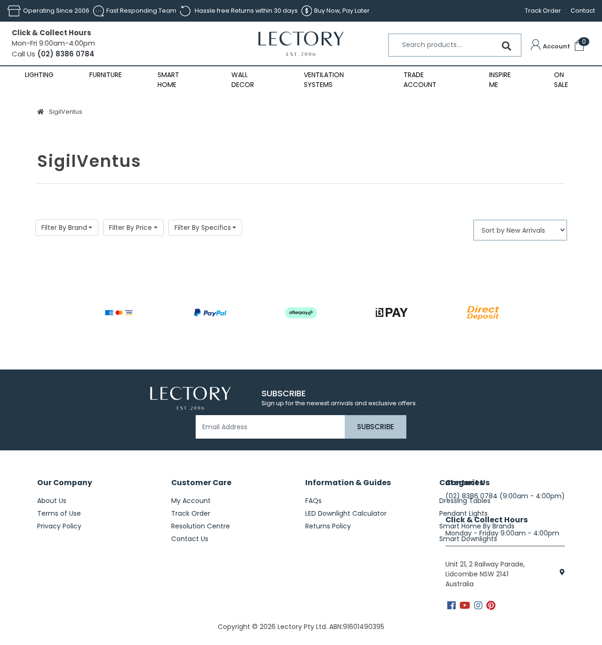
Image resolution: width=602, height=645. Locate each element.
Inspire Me (500, 79)
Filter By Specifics (202, 227)
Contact (582, 11)
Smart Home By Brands (477, 526)
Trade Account (420, 79)
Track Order (543, 11)
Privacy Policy (59, 526)
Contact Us (189, 538)
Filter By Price (130, 227)
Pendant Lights (463, 513)
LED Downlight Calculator (346, 513)
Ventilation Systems (324, 79)
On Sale (561, 79)
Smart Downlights (468, 538)
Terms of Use (59, 513)
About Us (51, 500)
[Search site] (506, 46)
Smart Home (168, 79)
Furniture (105, 74)
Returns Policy (328, 526)
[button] (550, 46)
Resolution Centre (200, 526)
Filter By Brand (64, 227)
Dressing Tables (465, 500)
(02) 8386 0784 (65, 54)
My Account (191, 500)
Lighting (39, 74)
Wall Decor (242, 79)
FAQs (313, 500)
